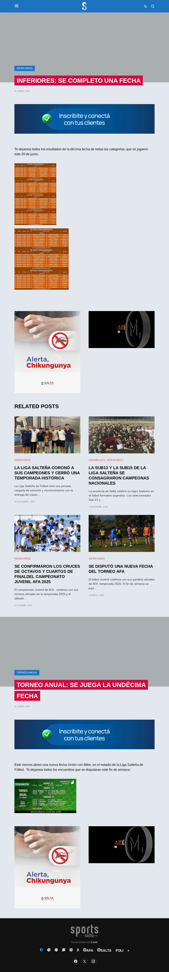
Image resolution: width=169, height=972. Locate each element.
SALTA (106, 950)
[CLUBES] (41, 949)
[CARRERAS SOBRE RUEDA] (71, 949)
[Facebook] (75, 961)
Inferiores (24, 68)
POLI (119, 950)
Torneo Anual (26, 672)
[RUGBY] (63, 949)
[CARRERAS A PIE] (78, 949)
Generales (97, 460)
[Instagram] (93, 961)
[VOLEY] (56, 949)
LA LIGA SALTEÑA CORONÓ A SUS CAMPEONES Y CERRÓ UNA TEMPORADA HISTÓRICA (47, 472)
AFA (89, 950)
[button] (16, 6)
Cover (94, 942)
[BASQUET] (48, 949)
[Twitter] (84, 961)
